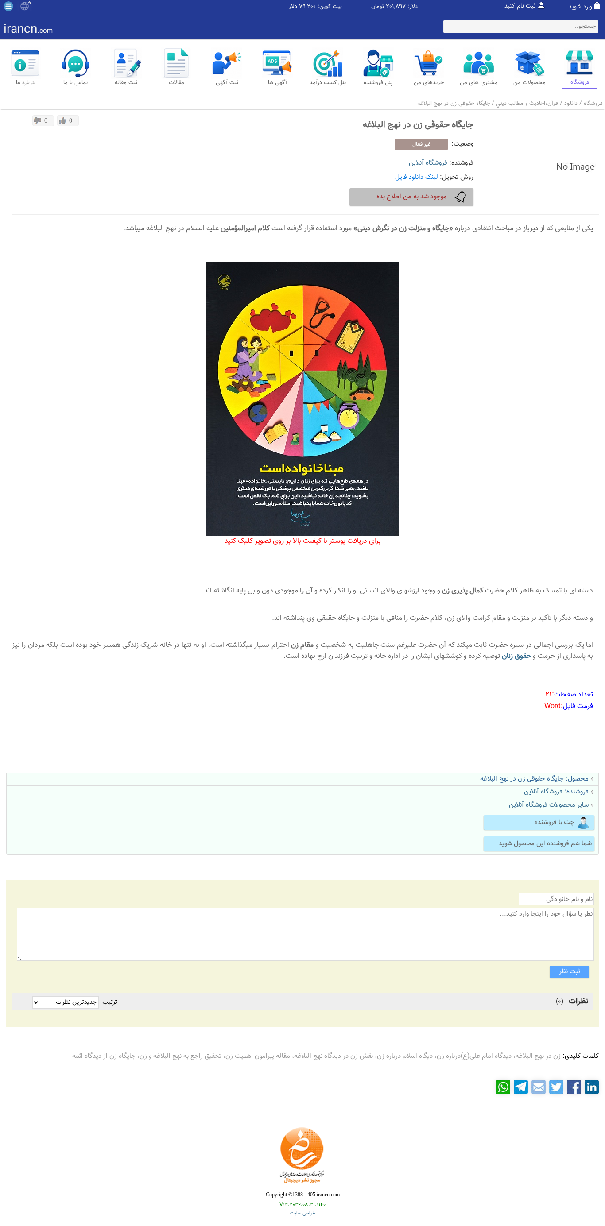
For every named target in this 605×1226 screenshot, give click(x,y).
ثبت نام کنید (520, 6)
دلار (293, 7)
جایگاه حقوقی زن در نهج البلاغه (453, 103)
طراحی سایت (302, 1213)
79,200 (307, 7)
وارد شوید (580, 7)
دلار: (412, 7)
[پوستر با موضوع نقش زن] (302, 267)
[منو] (8, 6)
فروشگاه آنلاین (428, 163)
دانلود (571, 103)
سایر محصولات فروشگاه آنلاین (549, 805)
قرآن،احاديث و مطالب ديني (527, 103)
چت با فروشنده (554, 822)
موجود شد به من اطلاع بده (411, 197)
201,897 (396, 7)
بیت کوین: (330, 7)
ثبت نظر (569, 972)
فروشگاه (593, 103)
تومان (377, 7)
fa (29, 3)
